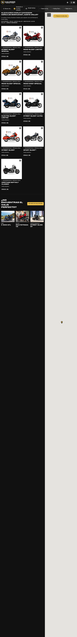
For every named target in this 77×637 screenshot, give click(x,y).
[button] (11, 42)
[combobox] (7, 9)
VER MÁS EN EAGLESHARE (35, 203)
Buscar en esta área (61, 16)
